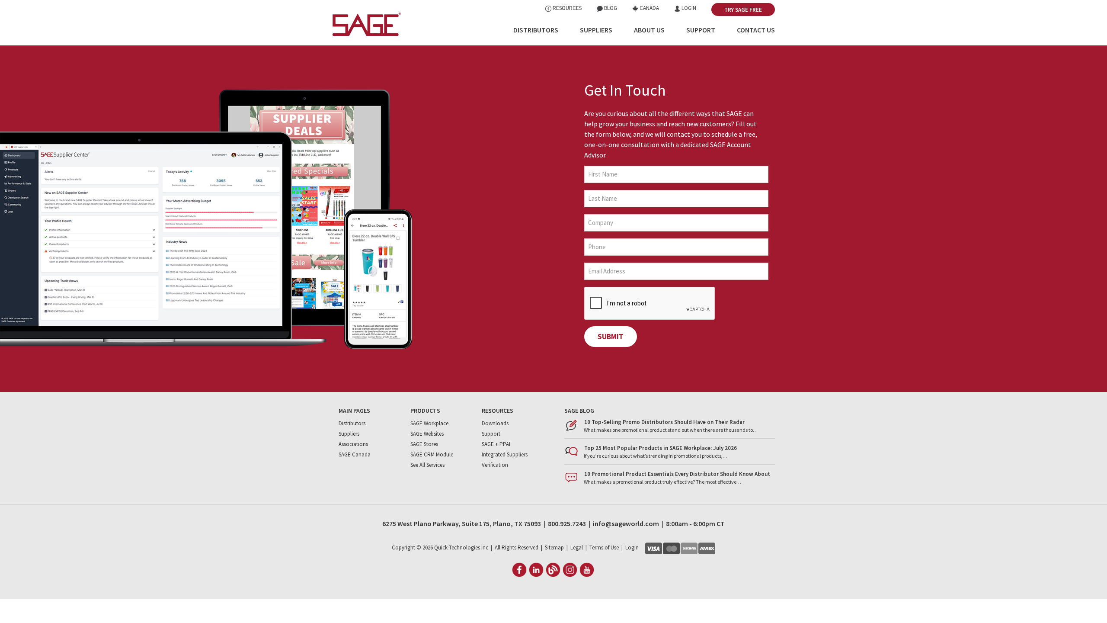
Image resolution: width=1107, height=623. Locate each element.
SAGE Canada (355, 454)
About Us (649, 30)
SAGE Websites (427, 433)
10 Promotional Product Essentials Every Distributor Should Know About (677, 474)
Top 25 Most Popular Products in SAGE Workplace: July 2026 (660, 448)
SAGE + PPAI (496, 444)
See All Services (427, 465)
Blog (610, 8)
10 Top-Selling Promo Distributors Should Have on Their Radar (664, 422)
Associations (353, 444)
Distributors (535, 30)
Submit (611, 336)
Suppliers (596, 30)
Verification (495, 465)
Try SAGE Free (743, 9)
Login (688, 8)
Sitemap (554, 547)
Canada (648, 8)
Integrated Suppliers (505, 454)
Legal (576, 547)
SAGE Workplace (429, 423)
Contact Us (756, 30)
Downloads (495, 423)
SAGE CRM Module (431, 454)
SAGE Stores (424, 444)
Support (700, 30)
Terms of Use (604, 547)
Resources (566, 8)
